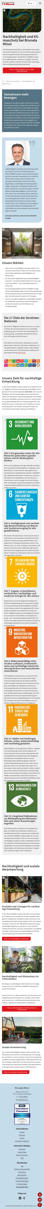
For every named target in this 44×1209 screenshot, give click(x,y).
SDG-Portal (21, 353)
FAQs (22, 1158)
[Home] (8, 3)
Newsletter (22, 1149)
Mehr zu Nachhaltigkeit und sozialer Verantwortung (22, 70)
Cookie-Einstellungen (22, 1181)
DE (31, 3)
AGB (22, 1166)
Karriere (22, 1138)
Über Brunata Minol (13, 81)
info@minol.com (23, 1100)
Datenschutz (22, 1172)
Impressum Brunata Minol (22, 1169)
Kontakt (22, 1132)
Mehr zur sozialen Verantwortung (15, 1072)
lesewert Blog (22, 1152)
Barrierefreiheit (22, 1175)
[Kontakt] (40, 1200)
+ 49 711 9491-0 (23, 1097)
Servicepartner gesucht (22, 1141)
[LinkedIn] (20, 1198)
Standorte (22, 1135)
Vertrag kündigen (22, 1184)
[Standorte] (40, 1205)
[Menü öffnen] (40, 3)
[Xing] (24, 1198)
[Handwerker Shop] (40, 1194)
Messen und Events (22, 1155)
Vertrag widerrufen (22, 1187)
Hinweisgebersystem (22, 1178)
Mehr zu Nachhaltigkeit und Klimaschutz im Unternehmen (22, 1009)
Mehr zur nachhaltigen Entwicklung (16, 939)
